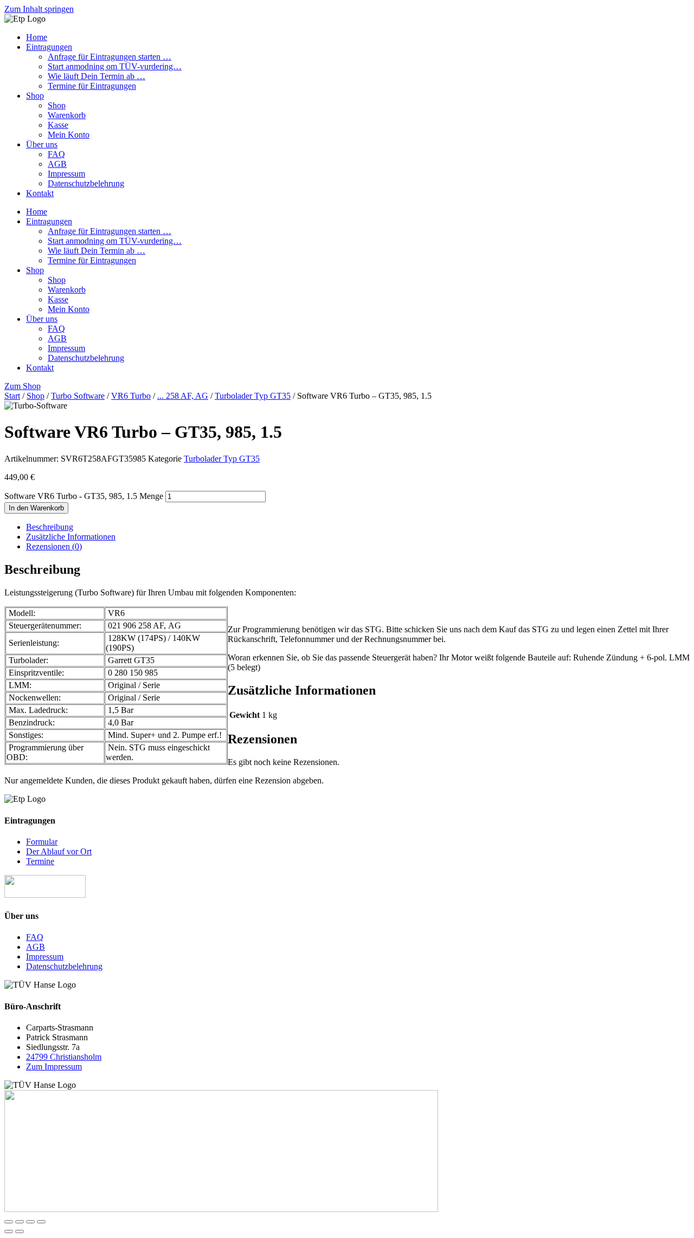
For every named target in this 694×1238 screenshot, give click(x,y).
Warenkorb (67, 115)
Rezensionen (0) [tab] (54, 546)
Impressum (66, 173)
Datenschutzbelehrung (86, 183)
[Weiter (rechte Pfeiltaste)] (19, 1231)
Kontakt (40, 193)
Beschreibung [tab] (49, 527)
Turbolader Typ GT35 (253, 395)
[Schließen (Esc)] (41, 1221)
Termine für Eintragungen (92, 85)
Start (12, 395)
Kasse (58, 124)
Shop (35, 95)
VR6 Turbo (131, 395)
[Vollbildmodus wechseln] (19, 1221)
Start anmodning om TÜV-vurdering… (115, 66)
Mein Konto (68, 134)
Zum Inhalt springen (39, 9)
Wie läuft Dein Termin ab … (96, 76)
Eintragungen (49, 46)
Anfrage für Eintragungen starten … (109, 56)
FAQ (56, 154)
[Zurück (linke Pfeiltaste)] (8, 1231)
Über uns (41, 144)
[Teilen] (30, 1221)
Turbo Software (78, 395)
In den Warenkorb (36, 508)
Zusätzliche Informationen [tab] (70, 536)
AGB (57, 163)
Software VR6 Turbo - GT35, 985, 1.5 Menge (83, 496)
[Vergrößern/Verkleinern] (8, 1221)
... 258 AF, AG (182, 395)
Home (36, 37)
